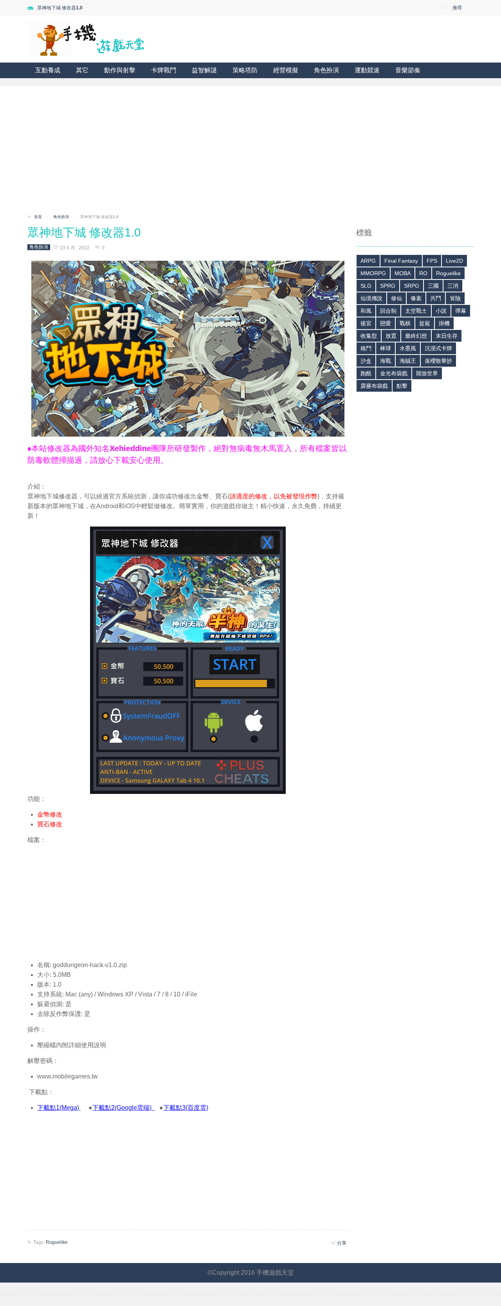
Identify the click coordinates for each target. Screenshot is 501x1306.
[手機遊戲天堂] (86, 38)
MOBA (403, 273)
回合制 (388, 311)
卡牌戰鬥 (163, 70)
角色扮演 (326, 70)
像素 (416, 298)
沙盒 (365, 361)
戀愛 (385, 323)
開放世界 (427, 373)
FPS (432, 261)
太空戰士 (416, 311)
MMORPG (373, 273)
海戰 (385, 361)
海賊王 (408, 361)
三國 (433, 286)
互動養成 (47, 70)
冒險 (455, 298)
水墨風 (408, 348)
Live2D (454, 261)
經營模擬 (285, 70)
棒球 (385, 348)
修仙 (396, 298)
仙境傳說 (371, 298)
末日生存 (447, 336)
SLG (365, 286)
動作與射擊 (119, 70)
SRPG (411, 286)
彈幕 (460, 311)
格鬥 (365, 348)
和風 (365, 311)
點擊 (401, 386)
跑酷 (365, 373)
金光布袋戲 (393, 373)
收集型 (368, 336)
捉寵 (424, 323)
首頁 (38, 217)
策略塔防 (245, 70)
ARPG (368, 261)
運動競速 (367, 70)
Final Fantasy (401, 261)
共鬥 (435, 298)
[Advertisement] (250, 152)
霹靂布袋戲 (374, 386)
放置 (391, 336)
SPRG (387, 286)
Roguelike (57, 1242)
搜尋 (457, 8)
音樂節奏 (407, 70)
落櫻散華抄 (438, 361)
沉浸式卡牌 (438, 348)
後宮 (365, 323)
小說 (441, 311)
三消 (452, 286)
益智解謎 (204, 70)
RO (423, 273)
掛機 (444, 323)
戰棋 (405, 323)
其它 (82, 70)
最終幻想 (416, 336)
